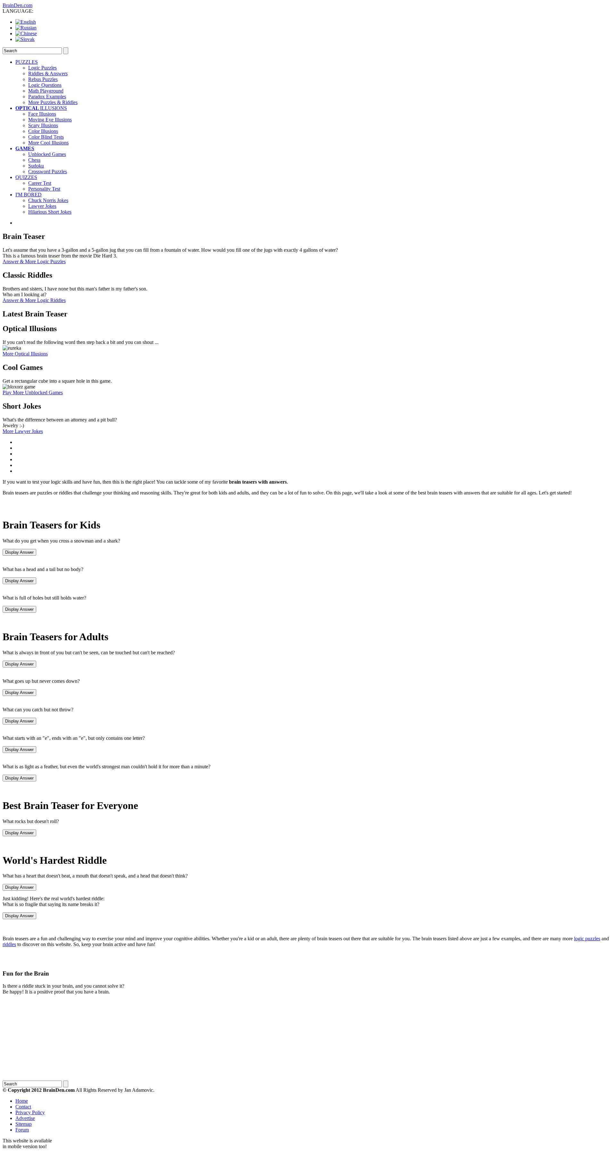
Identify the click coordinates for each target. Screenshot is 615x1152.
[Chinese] (26, 33)
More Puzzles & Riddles (53, 102)
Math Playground (45, 91)
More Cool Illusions (48, 142)
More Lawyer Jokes (23, 431)
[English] (25, 22)
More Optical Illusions (25, 353)
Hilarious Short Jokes (49, 212)
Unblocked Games (47, 154)
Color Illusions (43, 131)
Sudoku (36, 165)
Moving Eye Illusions (50, 119)
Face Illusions (42, 114)
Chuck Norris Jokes (48, 200)
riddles (9, 944)
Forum (22, 1129)
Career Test (39, 183)
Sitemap (23, 1124)
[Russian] (26, 27)
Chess (34, 160)
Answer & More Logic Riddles (34, 300)
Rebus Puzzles (43, 79)
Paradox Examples (47, 96)
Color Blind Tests (46, 137)
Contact (23, 1106)
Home (21, 1101)
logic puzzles (587, 938)
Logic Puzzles (42, 67)
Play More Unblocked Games (33, 392)
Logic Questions (45, 85)
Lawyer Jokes (42, 206)
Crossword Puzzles (47, 171)
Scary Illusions (43, 125)
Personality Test (44, 189)
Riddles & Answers (48, 73)
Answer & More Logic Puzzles (34, 261)
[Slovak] (25, 39)
